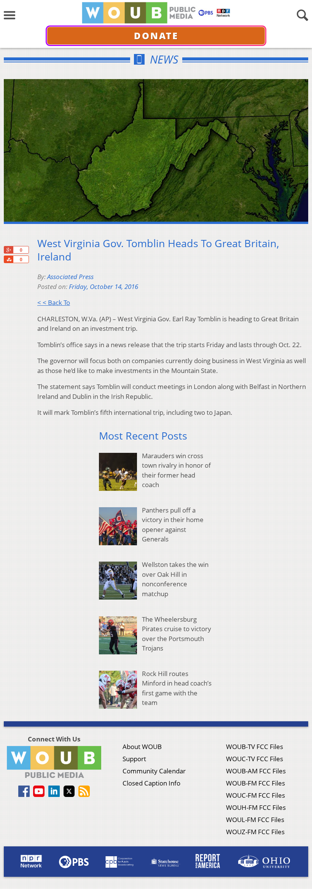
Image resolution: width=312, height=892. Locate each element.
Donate (156, 35)
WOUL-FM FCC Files (255, 819)
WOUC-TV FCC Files (254, 758)
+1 (8, 250)
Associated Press (70, 276)
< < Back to (53, 302)
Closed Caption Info (151, 783)
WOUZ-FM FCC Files (255, 831)
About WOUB (142, 746)
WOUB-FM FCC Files (255, 783)
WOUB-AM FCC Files (256, 771)
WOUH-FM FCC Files (256, 807)
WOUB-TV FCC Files (254, 746)
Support (134, 758)
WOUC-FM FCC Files (255, 795)
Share (8, 259)
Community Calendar (154, 771)
